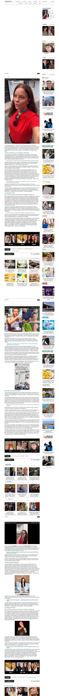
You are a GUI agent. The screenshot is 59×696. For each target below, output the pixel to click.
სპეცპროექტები (20, 3)
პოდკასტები (45, 1)
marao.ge (9, 79)
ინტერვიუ (43, 74)
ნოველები (30, 3)
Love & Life (35, 1)
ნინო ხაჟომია (22, 456)
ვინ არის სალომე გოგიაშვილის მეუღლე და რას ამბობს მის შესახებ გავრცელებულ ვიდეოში (22, 160)
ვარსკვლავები (44, 24)
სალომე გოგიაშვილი (15, 250)
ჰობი (40, 1)
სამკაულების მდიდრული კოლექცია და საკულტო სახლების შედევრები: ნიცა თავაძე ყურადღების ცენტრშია (48, 21)
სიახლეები (6, 73)
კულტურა (29, 1)
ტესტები (26, 3)
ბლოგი (40, 3)
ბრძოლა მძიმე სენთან (15, 456)
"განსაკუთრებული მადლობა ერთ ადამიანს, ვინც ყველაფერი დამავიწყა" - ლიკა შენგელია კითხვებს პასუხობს (22, 244)
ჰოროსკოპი (35, 3)
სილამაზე (24, 1)
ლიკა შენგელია (14, 677)
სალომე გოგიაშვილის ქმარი (31, 677)
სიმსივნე (26, 456)
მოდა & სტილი (18, 1)
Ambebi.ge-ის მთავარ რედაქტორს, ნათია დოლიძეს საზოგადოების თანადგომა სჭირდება (48, 54)
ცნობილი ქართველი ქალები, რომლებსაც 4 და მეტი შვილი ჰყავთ (34, 672)
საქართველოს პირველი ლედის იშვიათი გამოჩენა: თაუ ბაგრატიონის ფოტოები (20, 212)
